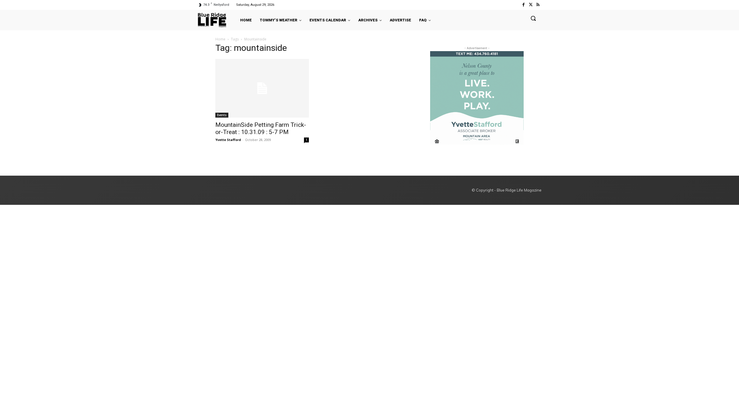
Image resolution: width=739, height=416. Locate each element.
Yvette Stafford (228, 140)
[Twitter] (530, 4)
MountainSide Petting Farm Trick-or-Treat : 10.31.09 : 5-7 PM (260, 128)
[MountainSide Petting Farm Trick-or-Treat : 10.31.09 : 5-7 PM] (262, 88)
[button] (533, 18)
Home (220, 39)
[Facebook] (523, 4)
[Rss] (538, 4)
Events (222, 115)
